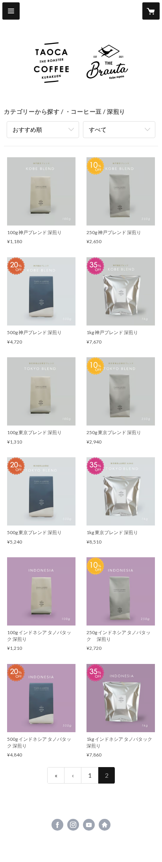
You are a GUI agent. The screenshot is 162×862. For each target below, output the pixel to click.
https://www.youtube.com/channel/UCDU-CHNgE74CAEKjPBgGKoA (89, 825)
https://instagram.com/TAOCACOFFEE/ (73, 825)
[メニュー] (11, 11)
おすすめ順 (27, 129)
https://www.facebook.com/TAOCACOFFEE (57, 825)
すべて (98, 129)
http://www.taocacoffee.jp (104, 825)
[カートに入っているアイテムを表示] (151, 11)
